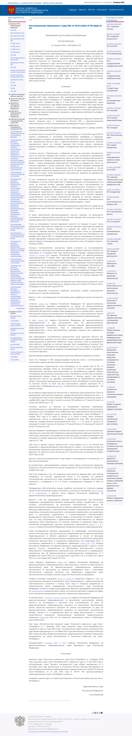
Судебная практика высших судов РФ (44, 18)
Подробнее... (20, 308)
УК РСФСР (14, 357)
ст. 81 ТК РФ (110, 313)
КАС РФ (13, 67)
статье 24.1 (43, 304)
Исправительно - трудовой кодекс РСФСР (16, 339)
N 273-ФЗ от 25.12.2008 (114, 96)
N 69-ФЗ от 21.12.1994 (113, 34)
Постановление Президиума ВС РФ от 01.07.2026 (17, 174)
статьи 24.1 (62, 562)
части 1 (93, 524)
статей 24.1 (85, 543)
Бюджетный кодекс (17, 33)
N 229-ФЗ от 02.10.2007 (114, 226)
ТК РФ (13, 82)
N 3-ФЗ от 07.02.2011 (113, 125)
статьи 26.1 (43, 320)
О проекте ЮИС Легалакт (31, 3)
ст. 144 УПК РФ (111, 414)
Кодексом (44, 617)
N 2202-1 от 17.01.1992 (113, 189)
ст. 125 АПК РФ (111, 495)
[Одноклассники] (99, 712)
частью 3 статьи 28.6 (39, 255)
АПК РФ (13, 30)
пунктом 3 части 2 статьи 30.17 (58, 598)
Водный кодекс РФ (17, 36)
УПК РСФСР (15, 359)
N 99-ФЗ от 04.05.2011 (113, 152)
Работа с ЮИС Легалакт (53, 3)
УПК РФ (13, 91)
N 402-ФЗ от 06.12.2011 (114, 133)
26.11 (93, 543)
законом (59, 386)
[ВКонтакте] (95, 712)
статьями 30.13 (51, 643)
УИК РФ (13, 85)
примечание (41, 493)
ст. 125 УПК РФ (111, 429)
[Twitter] (97, 712)
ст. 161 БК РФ (111, 387)
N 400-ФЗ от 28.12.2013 (114, 24)
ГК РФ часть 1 (15, 43)
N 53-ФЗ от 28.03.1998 (114, 239)
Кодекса (41, 548)
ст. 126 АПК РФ (111, 456)
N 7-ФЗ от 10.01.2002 (113, 115)
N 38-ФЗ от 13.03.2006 (114, 108)
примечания (36, 591)
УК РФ (13, 88)
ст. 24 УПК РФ (111, 439)
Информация (13, 3)
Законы (91, 10)
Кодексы (82, 10)
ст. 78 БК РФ (111, 328)
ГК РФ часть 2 (15, 46)
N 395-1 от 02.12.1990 (113, 249)
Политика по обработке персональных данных (48, 731)
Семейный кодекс (17, 79)
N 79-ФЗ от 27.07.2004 (114, 58)
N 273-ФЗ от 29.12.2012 (114, 51)
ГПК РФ (13, 55)
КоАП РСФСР (15, 344)
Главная (73, 10)
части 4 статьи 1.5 (66, 579)
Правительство (116, 10)
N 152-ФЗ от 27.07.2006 (114, 209)
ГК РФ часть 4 (15, 52)
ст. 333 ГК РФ (111, 261)
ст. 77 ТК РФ (110, 402)
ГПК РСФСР (15, 320)
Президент (102, 10)
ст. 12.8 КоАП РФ (112, 347)
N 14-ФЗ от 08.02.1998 (113, 167)
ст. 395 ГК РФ (111, 283)
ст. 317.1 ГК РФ (111, 271)
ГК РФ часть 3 (15, 49)
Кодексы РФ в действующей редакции (15, 25)
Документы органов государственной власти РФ (18, 121)
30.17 (65, 643)
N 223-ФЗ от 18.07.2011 (114, 175)
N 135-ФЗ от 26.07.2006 (114, 142)
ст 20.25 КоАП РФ (112, 298)
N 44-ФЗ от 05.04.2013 (114, 219)
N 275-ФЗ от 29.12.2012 (114, 71)
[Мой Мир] (102, 712)
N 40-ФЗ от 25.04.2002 (114, 44)
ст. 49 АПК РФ (111, 468)
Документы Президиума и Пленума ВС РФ (16, 127)
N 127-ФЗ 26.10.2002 (113, 197)
